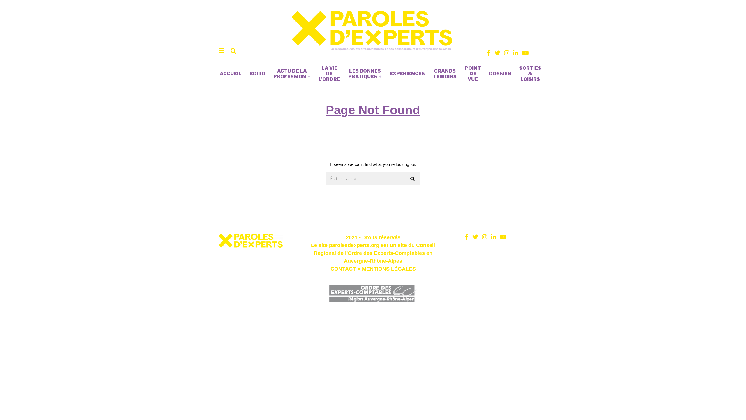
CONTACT (343, 269)
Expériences (407, 73)
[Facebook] (488, 53)
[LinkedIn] (516, 53)
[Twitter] (497, 53)
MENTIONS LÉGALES (389, 269)
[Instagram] (507, 53)
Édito (257, 73)
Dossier (500, 73)
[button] (413, 179)
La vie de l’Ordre (329, 73)
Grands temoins (445, 73)
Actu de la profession (290, 73)
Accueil (231, 73)
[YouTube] (525, 53)
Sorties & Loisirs (530, 73)
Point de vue (473, 73)
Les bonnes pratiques (364, 73)
